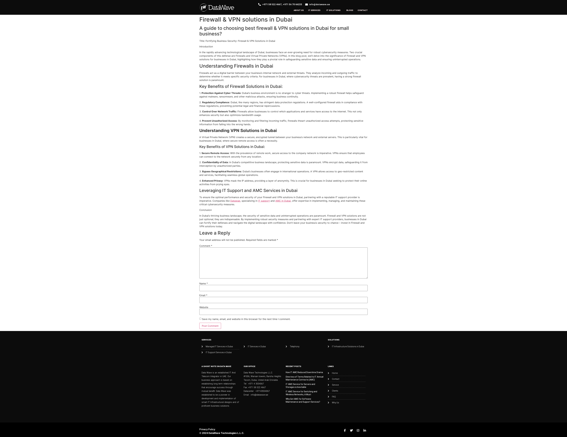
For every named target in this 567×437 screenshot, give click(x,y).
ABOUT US (299, 10)
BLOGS (349, 10)
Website (203, 307)
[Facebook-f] (345, 430)
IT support (264, 200)
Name (203, 283)
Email (203, 295)
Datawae (235, 200)
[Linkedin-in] (365, 430)
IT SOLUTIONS (333, 10)
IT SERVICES (314, 10)
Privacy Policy (207, 429)
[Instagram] (358, 430)
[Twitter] (351, 430)
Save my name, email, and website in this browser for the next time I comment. (246, 319)
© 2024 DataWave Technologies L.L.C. (221, 433)
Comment (205, 246)
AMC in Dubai (283, 200)
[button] (315, 10)
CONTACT (363, 10)
